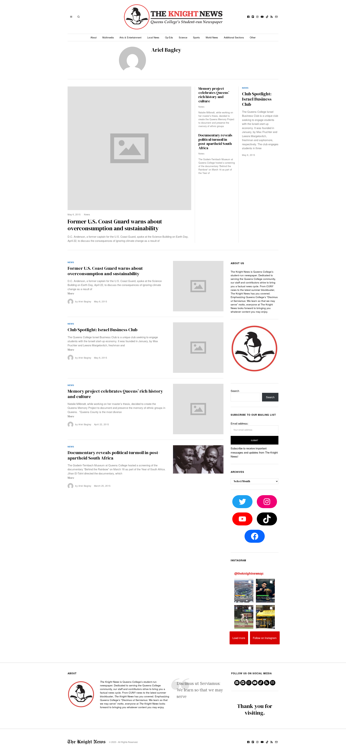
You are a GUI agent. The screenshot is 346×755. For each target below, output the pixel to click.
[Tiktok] (267, 17)
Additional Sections (234, 37)
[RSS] (272, 17)
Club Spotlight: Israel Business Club (257, 99)
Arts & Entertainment (130, 37)
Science (183, 37)
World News (212, 37)
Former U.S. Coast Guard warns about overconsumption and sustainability (115, 224)
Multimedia (108, 37)
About (93, 37)
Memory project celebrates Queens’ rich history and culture (213, 95)
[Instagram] (257, 17)
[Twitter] (253, 17)
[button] (243, 591)
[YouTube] (262, 17)
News (87, 214)
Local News (153, 37)
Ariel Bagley (84, 301)
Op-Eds (169, 37)
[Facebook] (248, 17)
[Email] (276, 17)
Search (235, 391)
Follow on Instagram (265, 638)
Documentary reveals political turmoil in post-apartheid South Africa (215, 141)
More (71, 293)
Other (253, 37)
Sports (196, 37)
